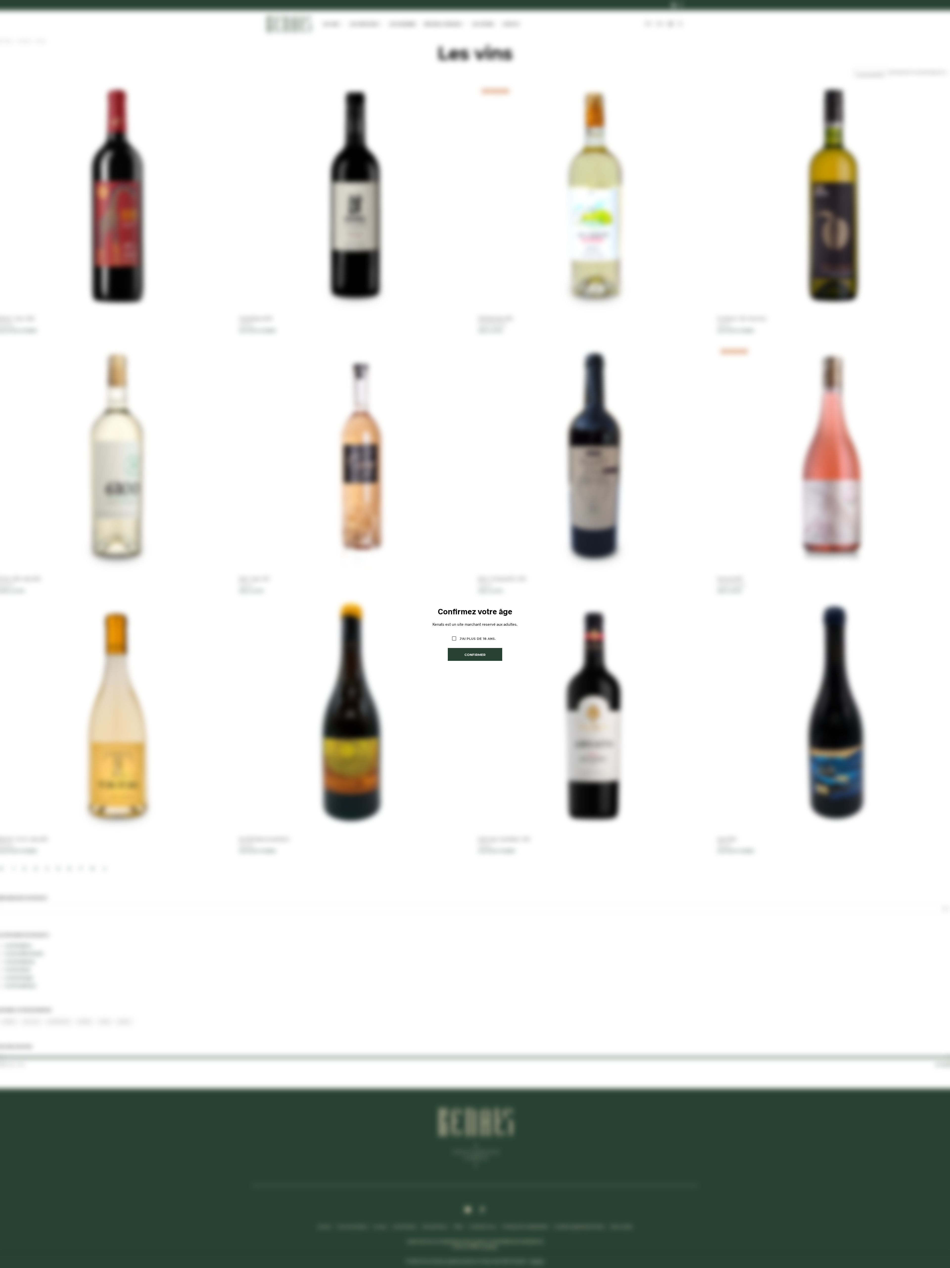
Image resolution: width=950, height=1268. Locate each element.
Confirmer (475, 655)
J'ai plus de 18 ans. (478, 639)
